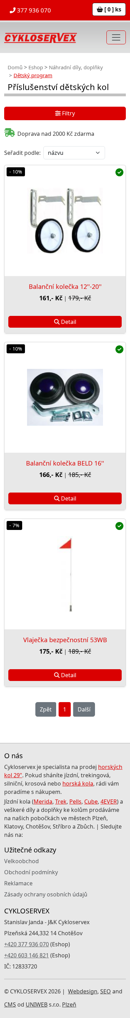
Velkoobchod (21, 861)
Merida (43, 801)
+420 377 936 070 (26, 944)
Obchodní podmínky (31, 872)
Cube (91, 801)
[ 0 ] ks (112, 9)
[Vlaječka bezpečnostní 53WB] (65, 574)
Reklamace (18, 883)
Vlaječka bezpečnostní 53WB (65, 640)
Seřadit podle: (22, 153)
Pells (75, 801)
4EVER (109, 801)
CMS (10, 1004)
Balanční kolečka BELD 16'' (65, 463)
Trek (61, 801)
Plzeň (69, 1004)
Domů (15, 67)
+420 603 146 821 (26, 955)
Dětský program (33, 75)
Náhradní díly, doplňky (76, 67)
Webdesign (82, 991)
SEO (105, 991)
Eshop (35, 67)
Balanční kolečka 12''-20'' (65, 286)
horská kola (77, 783)
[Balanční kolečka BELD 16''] (65, 397)
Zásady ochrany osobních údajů (45, 894)
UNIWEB (36, 1004)
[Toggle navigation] (116, 37)
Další (84, 709)
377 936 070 (33, 10)
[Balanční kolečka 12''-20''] (65, 220)
